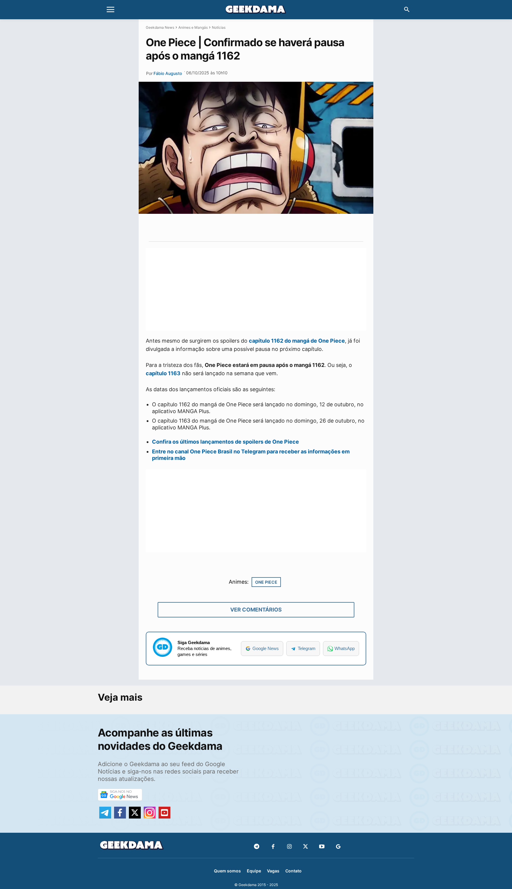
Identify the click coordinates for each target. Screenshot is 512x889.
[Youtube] (322, 846)
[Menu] (110, 9)
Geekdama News (160, 27)
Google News (265, 648)
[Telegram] (279, 227)
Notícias (218, 27)
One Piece (266, 582)
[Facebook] (273, 846)
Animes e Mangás (193, 27)
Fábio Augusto (167, 73)
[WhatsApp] (266, 227)
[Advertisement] (256, 289)
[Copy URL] (293, 227)
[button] (406, 9)
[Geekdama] (256, 10)
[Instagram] (289, 846)
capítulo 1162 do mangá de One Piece (297, 341)
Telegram (307, 648)
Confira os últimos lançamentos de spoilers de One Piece (225, 442)
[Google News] (338, 846)
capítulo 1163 (163, 373)
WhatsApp (345, 648)
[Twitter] (305, 846)
